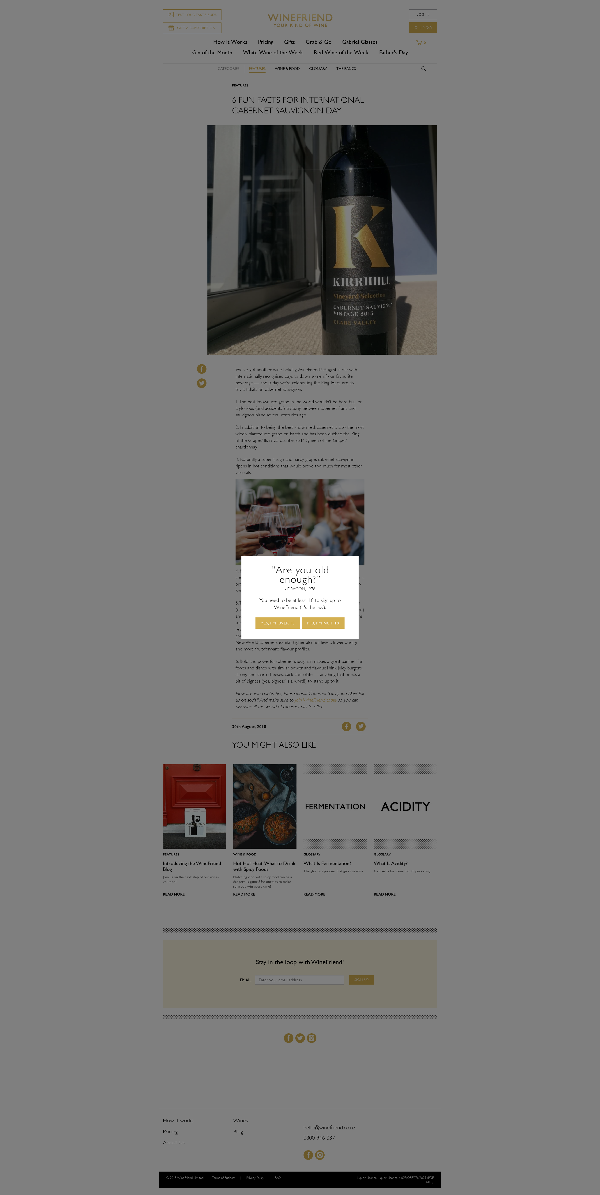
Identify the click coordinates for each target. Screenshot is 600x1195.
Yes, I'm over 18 (278, 623)
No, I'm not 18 (323, 623)
